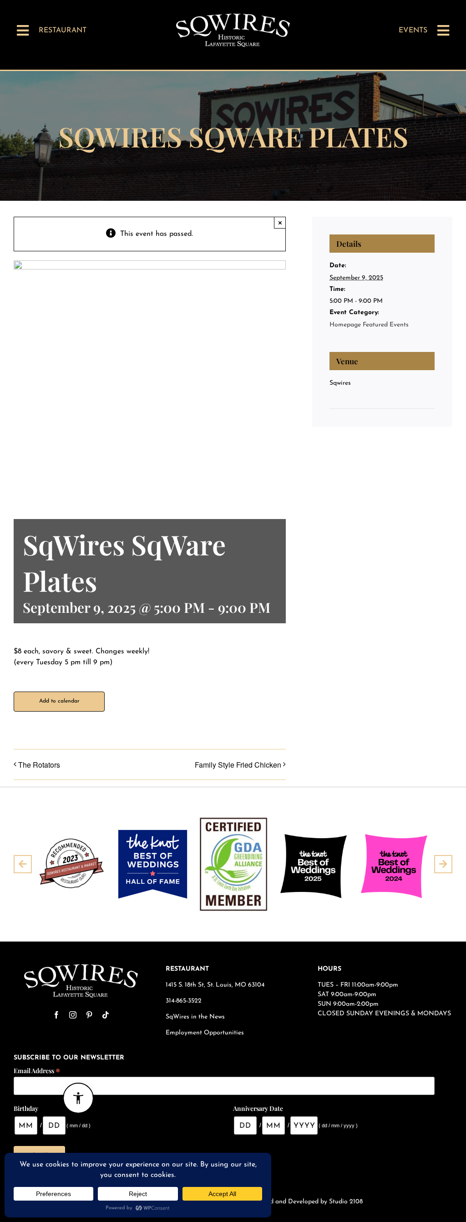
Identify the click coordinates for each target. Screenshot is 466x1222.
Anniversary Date (258, 1108)
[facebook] (56, 1014)
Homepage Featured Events (369, 324)
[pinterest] (89, 1014)
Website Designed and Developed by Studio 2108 (292, 1201)
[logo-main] (233, 17)
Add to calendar (59, 701)
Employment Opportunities (206, 1032)
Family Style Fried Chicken (238, 764)
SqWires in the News (195, 1016)
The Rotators (39, 764)
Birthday (26, 1108)
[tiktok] (105, 1014)
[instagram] (72, 1014)
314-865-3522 (184, 1001)
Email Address (37, 1070)
